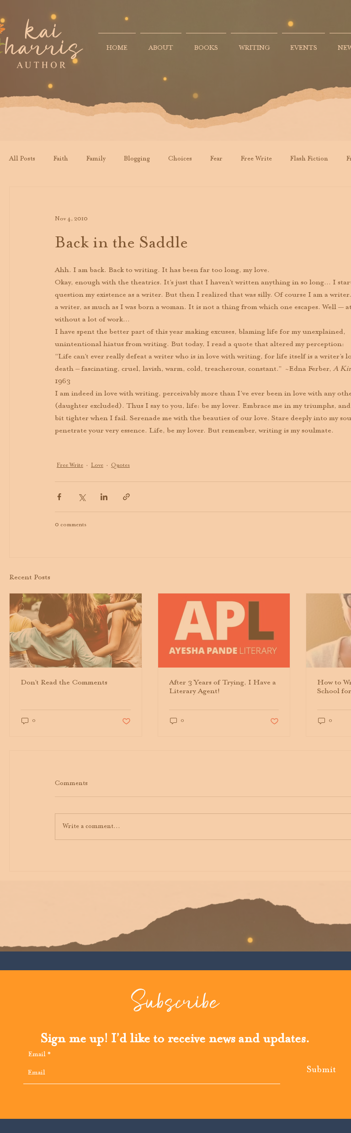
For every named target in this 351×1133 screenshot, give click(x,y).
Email (37, 1054)
